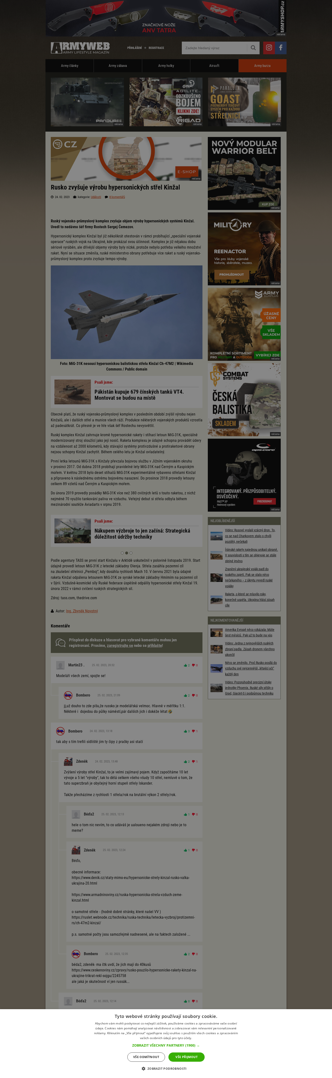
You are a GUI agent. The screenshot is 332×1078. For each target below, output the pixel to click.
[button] (166, 1045)
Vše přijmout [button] (186, 1057)
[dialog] (166, 1043)
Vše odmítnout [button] (146, 1057)
